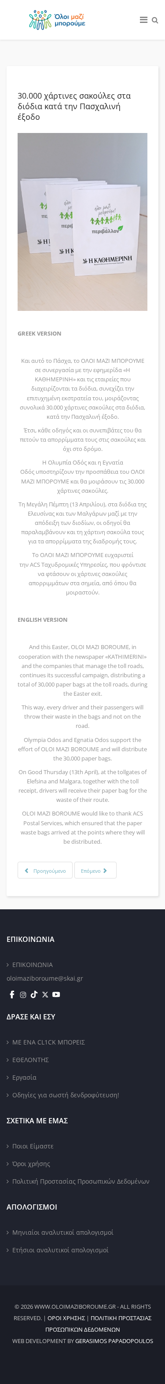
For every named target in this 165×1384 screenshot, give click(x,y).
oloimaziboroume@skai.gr (45, 978)
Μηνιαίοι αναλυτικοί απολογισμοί (63, 1232)
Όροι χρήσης (31, 1163)
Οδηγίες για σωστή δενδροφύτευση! (65, 1095)
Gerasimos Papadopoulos (114, 1341)
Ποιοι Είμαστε (33, 1146)
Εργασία (24, 1077)
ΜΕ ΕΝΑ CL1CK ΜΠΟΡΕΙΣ (48, 1042)
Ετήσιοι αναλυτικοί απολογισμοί (60, 1250)
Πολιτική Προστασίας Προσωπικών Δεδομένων (81, 1181)
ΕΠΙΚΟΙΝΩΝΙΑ (32, 964)
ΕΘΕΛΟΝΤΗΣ (30, 1060)
